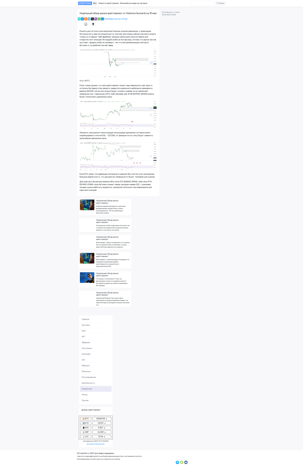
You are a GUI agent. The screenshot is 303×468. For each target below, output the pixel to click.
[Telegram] (89, 19)
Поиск (221, 3)
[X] (92, 19)
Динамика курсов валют (96, 444)
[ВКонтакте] (82, 19)
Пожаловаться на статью (115, 19)
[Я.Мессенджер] (79, 19)
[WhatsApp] (99, 19)
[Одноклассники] (85, 19)
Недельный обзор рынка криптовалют (107, 202)
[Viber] (95, 19)
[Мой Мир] (102, 19)
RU (88, 3)
